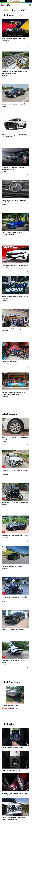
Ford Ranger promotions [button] (9, 361)
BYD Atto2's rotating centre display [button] (12, 747)
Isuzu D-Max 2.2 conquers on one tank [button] (13, 104)
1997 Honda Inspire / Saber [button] (10, 705)
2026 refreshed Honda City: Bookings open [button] (15, 265)
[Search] (26, 5)
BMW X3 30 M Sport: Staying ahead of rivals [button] (15, 535)
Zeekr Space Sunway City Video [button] (11, 770)
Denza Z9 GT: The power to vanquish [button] (13, 629)
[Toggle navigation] (30, 5)
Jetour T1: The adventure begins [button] (12, 566)
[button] (16, 406)
